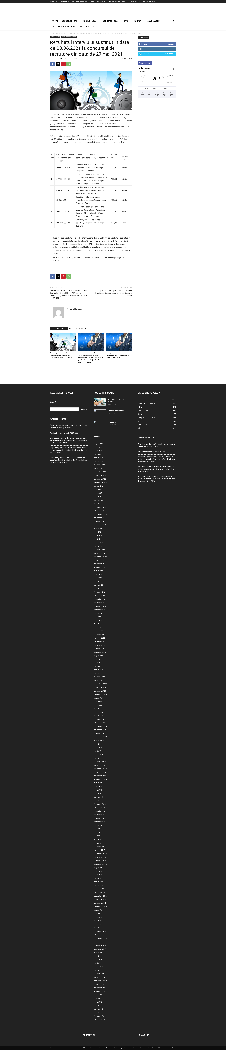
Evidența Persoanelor (116, 411)
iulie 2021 (98, 659)
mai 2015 (97, 920)
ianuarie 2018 (99, 807)
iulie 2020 (98, 701)
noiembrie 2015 (100, 899)
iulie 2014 (98, 956)
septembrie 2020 (100, 694)
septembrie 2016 (100, 864)
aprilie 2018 (98, 797)
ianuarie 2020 (99, 723)
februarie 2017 (100, 846)
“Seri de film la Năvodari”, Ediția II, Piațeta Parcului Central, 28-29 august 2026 (68, 426)
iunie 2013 (98, 1002)
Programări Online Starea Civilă (118, 1)
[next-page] (55, 367)
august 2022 (99, 613)
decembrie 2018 (100, 769)
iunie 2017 (98, 832)
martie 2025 (98, 504)
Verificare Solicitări (81, 1)
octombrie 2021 (100, 648)
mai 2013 (97, 1005)
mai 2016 (97, 878)
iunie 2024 (98, 535)
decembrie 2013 (100, 981)
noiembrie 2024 (100, 518)
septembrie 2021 (100, 652)
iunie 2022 (98, 620)
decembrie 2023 (100, 557)
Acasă (52, 33)
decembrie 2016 (100, 853)
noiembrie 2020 (100, 687)
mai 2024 (97, 539)
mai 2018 (97, 793)
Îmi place (171, 44)
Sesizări (92, 1)
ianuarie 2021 (99, 680)
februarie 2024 (100, 549)
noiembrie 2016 (100, 857)
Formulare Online (101, 1)
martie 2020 (98, 716)
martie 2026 (98, 461)
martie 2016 (98, 885)
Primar (55, 21)
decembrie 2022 (100, 599)
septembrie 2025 (100, 482)
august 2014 (99, 952)
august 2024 (99, 528)
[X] (58, 64)
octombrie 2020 (100, 691)
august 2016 (99, 867)
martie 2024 (98, 546)
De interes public (110, 21)
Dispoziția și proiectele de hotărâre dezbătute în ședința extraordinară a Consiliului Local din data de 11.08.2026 (68, 450)
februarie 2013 (100, 1016)
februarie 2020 (100, 719)
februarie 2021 (100, 677)
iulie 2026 (98, 447)
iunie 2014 (98, 959)
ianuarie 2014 (99, 977)
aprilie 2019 (98, 754)
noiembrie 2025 (100, 475)
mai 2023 (97, 581)
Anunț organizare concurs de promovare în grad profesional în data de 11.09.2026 (117, 355)
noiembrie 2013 (100, 984)
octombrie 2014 (100, 945)
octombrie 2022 (100, 606)
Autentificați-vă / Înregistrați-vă (59, 1)
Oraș (126, 21)
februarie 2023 (100, 592)
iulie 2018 (98, 786)
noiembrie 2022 (100, 602)
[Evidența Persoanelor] (100, 413)
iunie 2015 (98, 917)
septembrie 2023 (100, 567)
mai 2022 (97, 624)
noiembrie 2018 (100, 772)
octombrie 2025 (100, 479)
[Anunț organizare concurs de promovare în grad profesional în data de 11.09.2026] (119, 342)
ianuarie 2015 (99, 935)
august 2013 (99, 995)
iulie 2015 (98, 913)
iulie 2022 (98, 617)
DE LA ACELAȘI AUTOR (77, 328)
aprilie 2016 (98, 882)
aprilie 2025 (98, 500)
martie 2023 (98, 588)
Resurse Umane (61, 33)
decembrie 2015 (100, 896)
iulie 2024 (98, 532)
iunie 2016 (98, 875)
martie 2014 (98, 970)
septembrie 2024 (100, 525)
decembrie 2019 (100, 726)
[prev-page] (51, 367)
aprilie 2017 (98, 839)
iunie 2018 (98, 790)
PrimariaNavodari (61, 59)
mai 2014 (97, 963)
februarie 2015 (100, 931)
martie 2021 (98, 673)
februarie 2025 (100, 507)
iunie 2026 (98, 450)
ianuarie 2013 (99, 1019)
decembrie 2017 (100, 811)
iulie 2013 (98, 998)
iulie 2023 (98, 574)
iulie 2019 (98, 744)
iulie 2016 (98, 871)
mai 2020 (97, 708)
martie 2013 (98, 1012)
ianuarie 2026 (99, 468)
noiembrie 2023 (100, 560)
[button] (173, 21)
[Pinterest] (63, 64)
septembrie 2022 (100, 610)
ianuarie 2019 (99, 765)
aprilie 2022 (98, 627)
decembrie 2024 (100, 514)
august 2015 (99, 910)
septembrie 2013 (100, 991)
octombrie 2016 (100, 860)
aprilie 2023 (98, 585)
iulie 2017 (98, 829)
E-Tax (72, 1)
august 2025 (99, 486)
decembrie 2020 (100, 684)
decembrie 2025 (100, 472)
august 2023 (99, 571)
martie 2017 (98, 843)
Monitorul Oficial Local (63, 27)
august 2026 (99, 443)
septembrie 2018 (100, 779)
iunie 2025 (98, 493)
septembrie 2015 (100, 906)
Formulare (112, 422)
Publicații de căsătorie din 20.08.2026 (64, 433)
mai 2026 (97, 454)
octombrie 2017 (100, 818)
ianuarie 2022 (99, 638)
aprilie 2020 (98, 712)
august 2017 (99, 825)
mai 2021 (97, 666)
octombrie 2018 (100, 776)
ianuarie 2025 (99, 511)
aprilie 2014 (98, 966)
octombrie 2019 (100, 733)
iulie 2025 (98, 489)
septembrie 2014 (100, 949)
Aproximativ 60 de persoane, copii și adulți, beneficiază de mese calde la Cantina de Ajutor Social (113, 293)
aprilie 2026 (98, 458)
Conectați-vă (169, 49)
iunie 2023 (98, 578)
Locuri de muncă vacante (77, 33)
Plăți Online (86, 27)
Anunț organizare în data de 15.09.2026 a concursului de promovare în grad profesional (61, 355)
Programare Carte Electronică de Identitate (143, 1)
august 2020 (99, 698)
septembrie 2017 (100, 822)
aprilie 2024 (98, 542)
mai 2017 (97, 836)
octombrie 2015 (100, 903)
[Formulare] (100, 425)
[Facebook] (52, 64)
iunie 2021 (98, 663)
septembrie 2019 (100, 737)
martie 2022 (98, 631)
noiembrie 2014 (100, 942)
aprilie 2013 (98, 1009)
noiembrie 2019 (100, 730)
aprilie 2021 (98, 670)
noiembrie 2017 (100, 814)
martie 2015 (98, 928)
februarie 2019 (100, 761)
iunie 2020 (98, 705)
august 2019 (99, 740)
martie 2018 (98, 800)
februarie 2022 (100, 634)
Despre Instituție (69, 21)
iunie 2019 (98, 747)
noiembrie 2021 (100, 645)
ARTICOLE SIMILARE (59, 328)
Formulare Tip (153, 21)
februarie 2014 (100, 973)
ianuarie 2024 (99, 553)
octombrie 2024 (100, 521)
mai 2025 (97, 496)
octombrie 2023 (100, 564)
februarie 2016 (100, 889)
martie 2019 (98, 758)
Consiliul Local (90, 21)
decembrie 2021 (100, 641)
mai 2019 (97, 751)
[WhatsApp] (68, 64)
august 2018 (99, 783)
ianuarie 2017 (99, 850)
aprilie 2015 (98, 924)
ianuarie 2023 (99, 595)
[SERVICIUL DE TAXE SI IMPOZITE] (100, 402)
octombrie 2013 (100, 988)
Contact (137, 21)
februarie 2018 (100, 804)
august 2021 (99, 655)
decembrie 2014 (100, 938)
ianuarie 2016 (99, 892)
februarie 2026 (100, 465)
